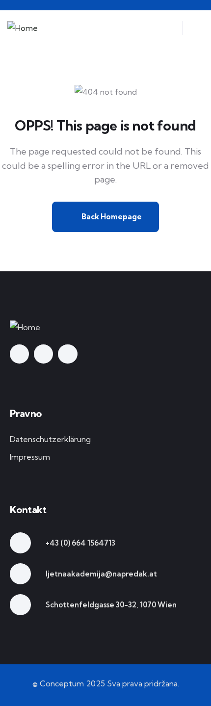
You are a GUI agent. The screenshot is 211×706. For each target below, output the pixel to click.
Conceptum (62, 683)
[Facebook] (19, 354)
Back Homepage (111, 216)
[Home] (22, 28)
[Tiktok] (67, 354)
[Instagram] (43, 354)
